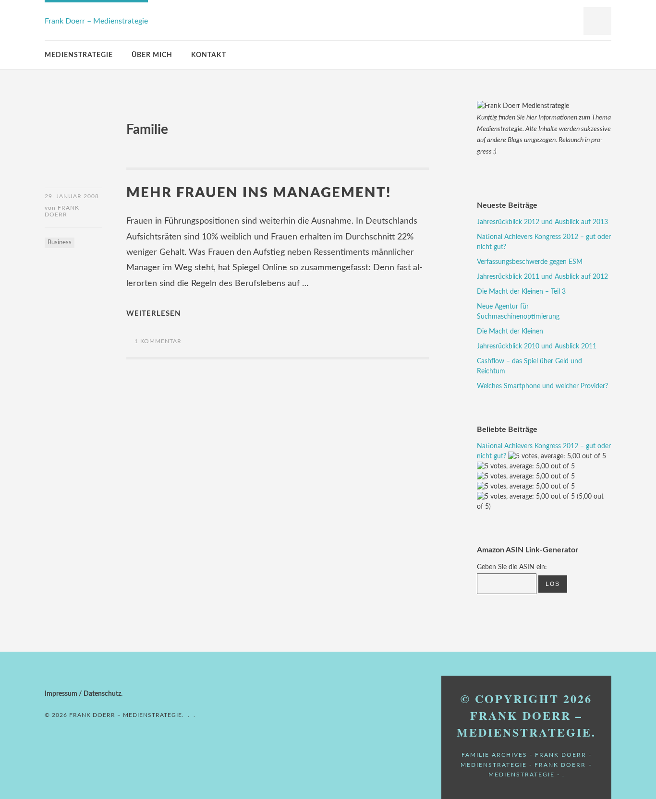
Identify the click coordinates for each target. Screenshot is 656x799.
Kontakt (208, 55)
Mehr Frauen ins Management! (258, 193)
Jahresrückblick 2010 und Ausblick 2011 (536, 346)
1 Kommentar (158, 341)
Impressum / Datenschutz (83, 694)
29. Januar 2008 (72, 196)
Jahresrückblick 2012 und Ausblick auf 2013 (542, 222)
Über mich (152, 55)
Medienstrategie (79, 55)
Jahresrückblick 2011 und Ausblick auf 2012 (542, 277)
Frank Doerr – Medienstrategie (96, 21)
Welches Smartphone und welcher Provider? (542, 386)
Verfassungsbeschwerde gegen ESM (530, 262)
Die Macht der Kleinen (510, 331)
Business (60, 242)
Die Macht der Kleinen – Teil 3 (521, 291)
